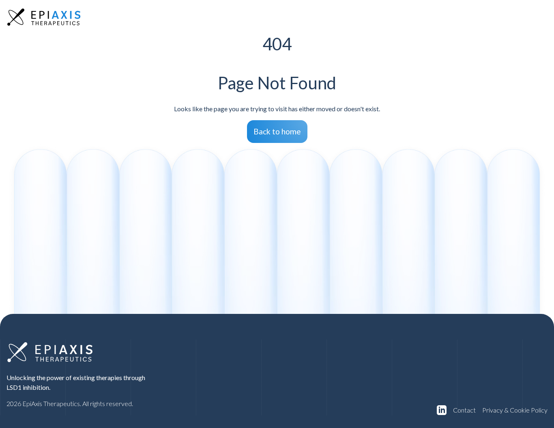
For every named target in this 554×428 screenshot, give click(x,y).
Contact (464, 410)
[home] (43, 16)
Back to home (277, 131)
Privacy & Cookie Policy (515, 410)
